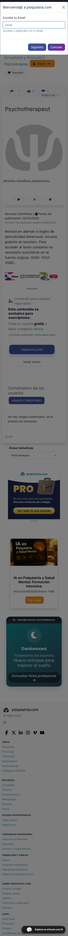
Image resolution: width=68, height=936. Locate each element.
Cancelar (56, 47)
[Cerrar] (63, 7)
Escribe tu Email (14, 17)
